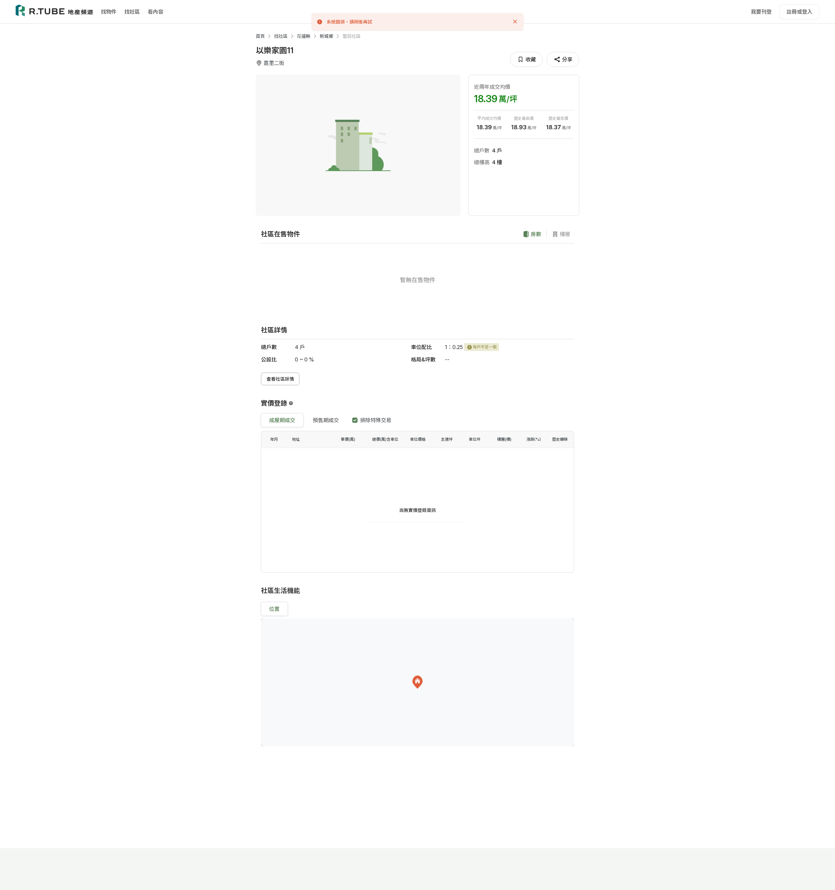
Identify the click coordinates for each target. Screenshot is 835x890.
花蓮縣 (304, 36)
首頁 (260, 36)
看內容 (155, 11)
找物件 (108, 11)
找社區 (132, 11)
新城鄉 (326, 36)
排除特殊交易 (375, 420)
